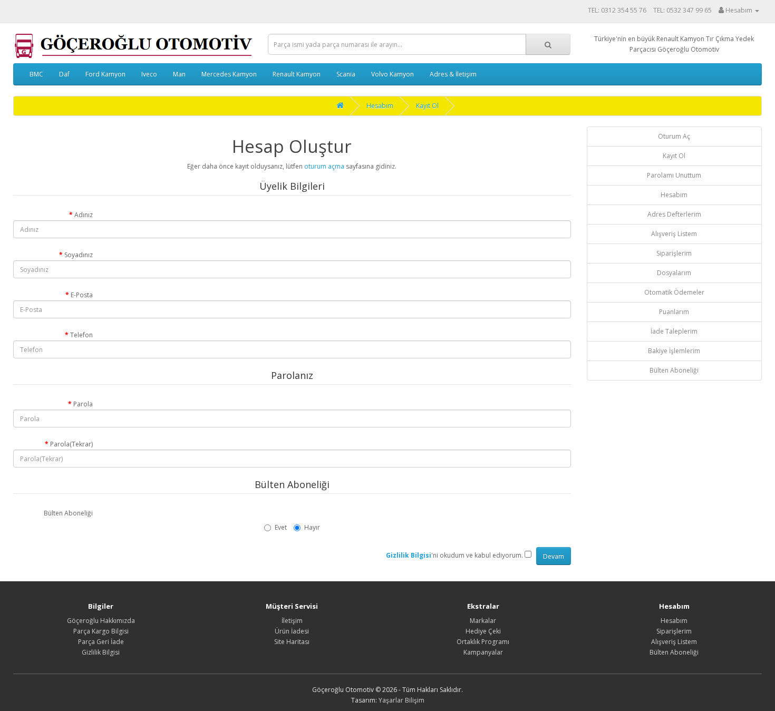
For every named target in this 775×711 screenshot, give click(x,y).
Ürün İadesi (292, 631)
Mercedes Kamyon (229, 74)
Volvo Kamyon (392, 74)
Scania (345, 74)
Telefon (81, 334)
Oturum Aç (674, 136)
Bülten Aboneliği (68, 513)
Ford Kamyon (105, 74)
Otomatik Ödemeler (674, 292)
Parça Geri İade (101, 641)
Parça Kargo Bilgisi (101, 631)
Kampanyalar (483, 652)
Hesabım (379, 105)
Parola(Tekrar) (71, 444)
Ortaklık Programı (483, 641)
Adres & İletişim (453, 74)
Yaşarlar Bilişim (401, 700)
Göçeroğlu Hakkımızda (101, 620)
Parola (83, 404)
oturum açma (324, 166)
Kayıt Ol (427, 105)
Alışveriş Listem (674, 233)
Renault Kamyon (297, 74)
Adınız (83, 214)
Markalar (483, 620)
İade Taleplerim (674, 331)
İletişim (292, 620)
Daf (64, 74)
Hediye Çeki (483, 631)
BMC (36, 74)
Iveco (149, 74)
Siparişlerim (674, 253)
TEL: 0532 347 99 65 (682, 10)
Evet (281, 527)
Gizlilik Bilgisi (101, 652)
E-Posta (82, 294)
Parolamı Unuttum (674, 175)
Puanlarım (674, 311)
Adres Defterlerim (674, 214)
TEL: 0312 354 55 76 (617, 10)
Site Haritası (291, 641)
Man (179, 74)
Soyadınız (78, 254)
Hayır (312, 527)
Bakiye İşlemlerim (674, 350)
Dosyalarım (674, 272)
